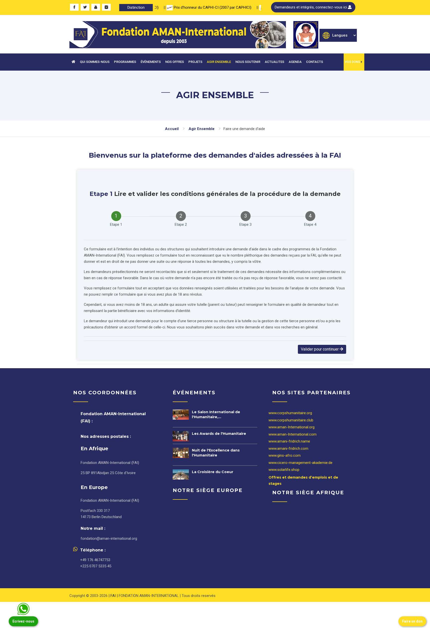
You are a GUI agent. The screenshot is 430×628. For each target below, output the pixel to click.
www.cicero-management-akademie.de (300, 462)
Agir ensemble (202, 129)
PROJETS (195, 62)
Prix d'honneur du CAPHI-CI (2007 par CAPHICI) (202, 7)
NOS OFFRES (174, 62)
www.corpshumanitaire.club (291, 420)
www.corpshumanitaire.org (290, 413)
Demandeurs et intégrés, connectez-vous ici (311, 7)
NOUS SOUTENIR (247, 62)
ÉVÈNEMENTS (151, 62)
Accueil (172, 129)
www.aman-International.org (292, 427)
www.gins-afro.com (285, 455)
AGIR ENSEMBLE (219, 62)
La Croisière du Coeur (212, 472)
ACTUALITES (274, 62)
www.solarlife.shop (284, 469)
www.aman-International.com (293, 434)
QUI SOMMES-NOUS (94, 62)
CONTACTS (314, 62)
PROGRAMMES (125, 62)
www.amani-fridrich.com (288, 448)
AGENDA (295, 62)
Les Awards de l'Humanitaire (219, 433)
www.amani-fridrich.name (289, 441)
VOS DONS (352, 62)
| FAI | (113, 595)
